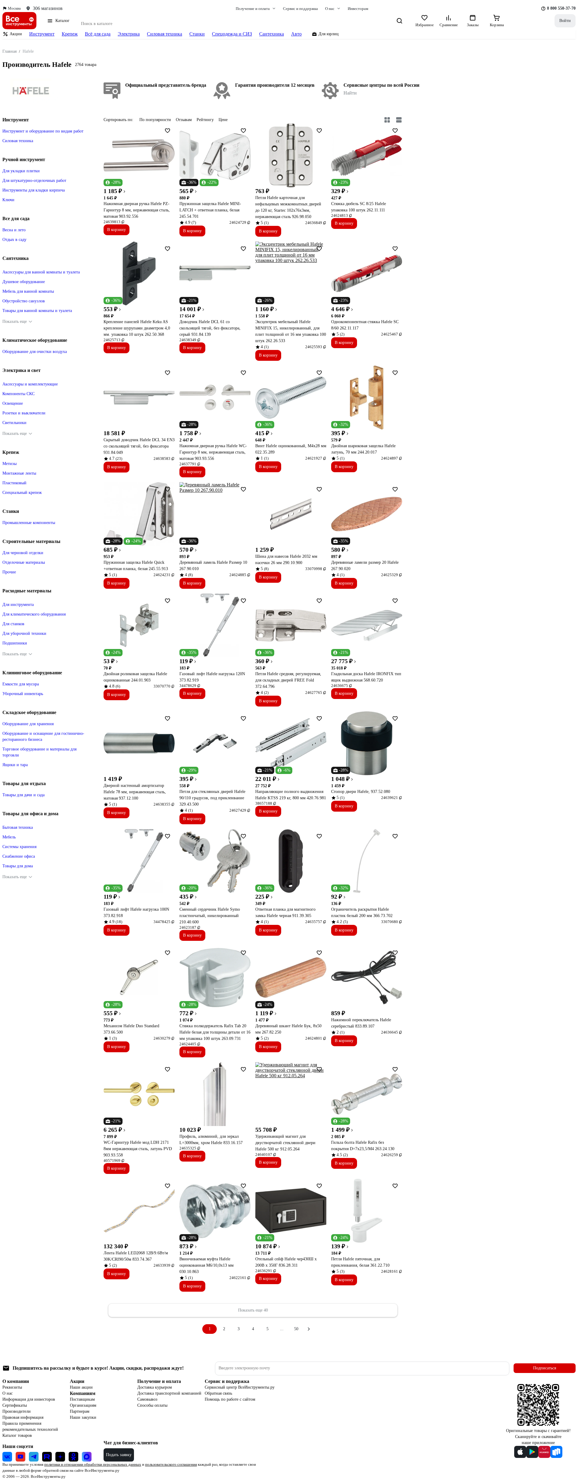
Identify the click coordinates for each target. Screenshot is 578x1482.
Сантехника (271, 33)
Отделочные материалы (23, 562)
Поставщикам (82, 1399)
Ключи (8, 200)
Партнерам (79, 1411)
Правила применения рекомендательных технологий (30, 1426)
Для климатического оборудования (34, 614)
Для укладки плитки (21, 171)
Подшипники (14, 643)
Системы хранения (19, 846)
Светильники (14, 422)
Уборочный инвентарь (22, 693)
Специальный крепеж (22, 492)
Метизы (9, 463)
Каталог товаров (17, 1435)
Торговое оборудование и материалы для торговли (39, 752)
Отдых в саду (14, 239)
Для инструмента (18, 604)
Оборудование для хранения (28, 724)
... (282, 1329)
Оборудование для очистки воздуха (34, 351)
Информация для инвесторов (28, 1399)
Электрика (129, 33)
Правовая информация (22, 1417)
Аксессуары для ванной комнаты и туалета (41, 272)
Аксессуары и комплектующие (30, 384)
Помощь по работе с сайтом (230, 1399)
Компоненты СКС (18, 394)
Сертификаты (14, 1405)
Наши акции (81, 1387)
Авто (296, 33)
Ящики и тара (15, 765)
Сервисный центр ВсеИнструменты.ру (240, 1387)
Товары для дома (17, 866)
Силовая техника (164, 33)
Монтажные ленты (19, 473)
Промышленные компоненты (28, 522)
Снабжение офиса (18, 856)
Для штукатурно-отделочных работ (34, 180)
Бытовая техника (17, 827)
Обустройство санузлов (23, 301)
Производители (16, 1411)
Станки (197, 33)
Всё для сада (97, 33)
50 (296, 1329)
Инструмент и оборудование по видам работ (42, 131)
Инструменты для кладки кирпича (33, 190)
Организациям (83, 1405)
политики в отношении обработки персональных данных (92, 1464)
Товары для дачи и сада (23, 795)
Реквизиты (12, 1387)
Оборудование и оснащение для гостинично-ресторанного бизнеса (43, 736)
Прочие (9, 572)
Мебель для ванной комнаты (28, 291)
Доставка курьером (154, 1387)
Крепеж (70, 33)
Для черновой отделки (22, 553)
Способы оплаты (152, 1405)
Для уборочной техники (24, 633)
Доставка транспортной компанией (169, 1393)
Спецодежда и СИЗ (232, 33)
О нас (7, 1393)
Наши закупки (83, 1417)
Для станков (13, 624)
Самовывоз (147, 1399)
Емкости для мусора (20, 684)
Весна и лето (14, 230)
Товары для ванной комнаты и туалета (37, 310)
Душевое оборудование (23, 281)
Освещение (12, 403)
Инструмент (41, 33)
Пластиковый (14, 483)
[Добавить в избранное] (167, 131)
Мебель (9, 837)
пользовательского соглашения (171, 1464)
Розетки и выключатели (23, 413)
